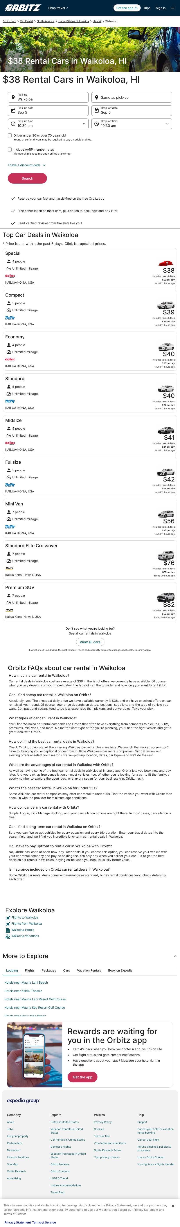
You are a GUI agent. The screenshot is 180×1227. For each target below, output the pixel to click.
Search (27, 178)
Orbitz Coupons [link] (60, 1171)
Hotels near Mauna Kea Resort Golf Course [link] (34, 1007)
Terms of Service (44, 1222)
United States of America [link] (73, 21)
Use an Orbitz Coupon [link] (150, 1157)
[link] (90, 918)
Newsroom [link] (13, 1150)
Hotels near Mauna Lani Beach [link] (26, 982)
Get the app (82, 1077)
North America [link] (45, 21)
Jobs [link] (10, 1129)
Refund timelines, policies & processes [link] (154, 1148)
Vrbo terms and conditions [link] (110, 1143)
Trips (147, 8)
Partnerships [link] (14, 1143)
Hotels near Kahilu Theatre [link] (23, 991)
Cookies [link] (99, 1129)
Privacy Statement (18, 1222)
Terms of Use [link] (102, 1136)
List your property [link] (18, 1136)
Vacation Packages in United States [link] (68, 1155)
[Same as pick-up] (131, 97)
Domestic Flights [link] (60, 1146)
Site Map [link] (12, 1164)
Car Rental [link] (26, 21)
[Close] (173, 1206)
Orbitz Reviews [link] (59, 1164)
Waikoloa (25, 99)
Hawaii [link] (97, 21)
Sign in (161, 8)
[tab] (12, 970)
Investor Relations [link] (18, 1157)
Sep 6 (106, 112)
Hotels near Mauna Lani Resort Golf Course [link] (35, 999)
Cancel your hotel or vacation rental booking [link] (155, 1130)
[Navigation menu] (172, 8)
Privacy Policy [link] (103, 1122)
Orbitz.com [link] (9, 21)
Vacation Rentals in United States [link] (66, 1130)
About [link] (10, 1122)
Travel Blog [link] (57, 1192)
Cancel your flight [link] (148, 1139)
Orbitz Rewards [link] (16, 1171)
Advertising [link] (14, 1178)
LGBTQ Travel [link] (59, 1178)
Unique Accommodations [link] (65, 1185)
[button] (90, 165)
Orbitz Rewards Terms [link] (107, 1150)
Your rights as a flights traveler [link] (155, 1164)
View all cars (90, 642)
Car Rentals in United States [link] (67, 1139)
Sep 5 (22, 112)
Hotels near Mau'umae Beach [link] (25, 1016)
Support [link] (142, 1122)
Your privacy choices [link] (107, 1157)
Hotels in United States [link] (64, 1122)
